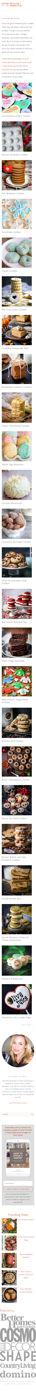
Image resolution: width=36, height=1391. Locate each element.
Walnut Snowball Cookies (15, 154)
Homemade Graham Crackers (17, 387)
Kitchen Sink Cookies (13, 741)
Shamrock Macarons (12, 979)
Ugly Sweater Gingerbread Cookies (15, 701)
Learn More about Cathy (18, 1103)
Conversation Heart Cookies (16, 116)
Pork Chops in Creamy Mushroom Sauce (26, 1275)
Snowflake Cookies (11, 232)
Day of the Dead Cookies (14, 818)
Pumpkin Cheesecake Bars (15, 348)
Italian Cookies (9, 271)
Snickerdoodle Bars (12, 898)
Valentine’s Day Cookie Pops (16, 1017)
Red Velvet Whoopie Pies (14, 622)
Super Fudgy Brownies (13, 661)
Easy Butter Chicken (26, 1220)
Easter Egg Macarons (13, 464)
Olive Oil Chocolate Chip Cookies (14, 582)
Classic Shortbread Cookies (16, 425)
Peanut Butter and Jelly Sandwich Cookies (14, 859)
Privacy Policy (10, 1384)
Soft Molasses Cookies (13, 193)
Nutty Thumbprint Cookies (16, 779)
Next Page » (27, 1025)
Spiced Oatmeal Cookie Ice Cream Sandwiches (15, 939)
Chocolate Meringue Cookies (16, 542)
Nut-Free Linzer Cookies (14, 309)
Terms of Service (24, 1384)
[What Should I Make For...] (12, 5)
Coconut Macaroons (12, 503)
